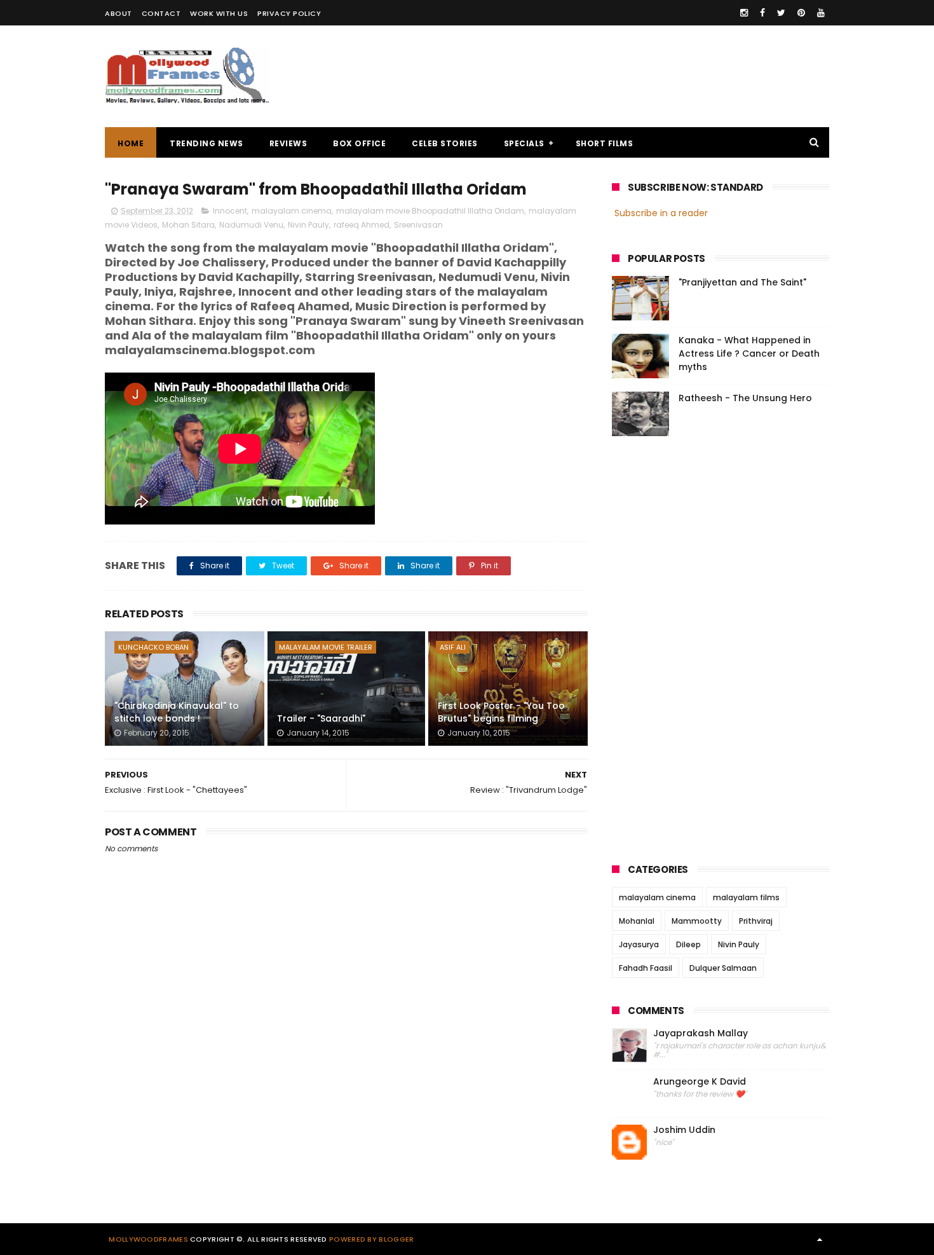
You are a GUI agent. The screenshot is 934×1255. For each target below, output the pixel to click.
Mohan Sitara (188, 224)
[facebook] (762, 12)
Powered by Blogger (371, 1239)
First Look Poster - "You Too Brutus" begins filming (501, 712)
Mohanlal (636, 921)
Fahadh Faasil (645, 968)
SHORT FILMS (604, 143)
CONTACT (161, 13)
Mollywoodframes (148, 1239)
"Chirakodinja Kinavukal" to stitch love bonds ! (176, 712)
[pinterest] (801, 12)
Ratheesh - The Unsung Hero (745, 398)
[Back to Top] (819, 1239)
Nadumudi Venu (251, 224)
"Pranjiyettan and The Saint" (742, 282)
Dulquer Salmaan (723, 968)
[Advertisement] (598, 76)
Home (131, 143)
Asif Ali (453, 647)
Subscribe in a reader (661, 213)
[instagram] (744, 12)
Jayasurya (639, 944)
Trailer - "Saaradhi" (321, 718)
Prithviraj (756, 921)
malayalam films (746, 897)
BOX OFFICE (359, 143)
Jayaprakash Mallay (700, 1033)
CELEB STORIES (445, 143)
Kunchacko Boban (153, 647)
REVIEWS (288, 143)
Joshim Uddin (684, 1130)
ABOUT (118, 13)
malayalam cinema (292, 210)
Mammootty (697, 921)
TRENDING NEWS (206, 143)
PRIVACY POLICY (289, 13)
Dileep (688, 944)
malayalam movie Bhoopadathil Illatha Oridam (430, 210)
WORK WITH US (219, 13)
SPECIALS (524, 143)
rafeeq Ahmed (361, 224)
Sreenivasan (418, 224)
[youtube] (821, 12)
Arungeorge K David (699, 1081)
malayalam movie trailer (325, 647)
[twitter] (781, 12)
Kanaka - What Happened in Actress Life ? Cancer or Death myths (749, 353)
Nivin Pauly (308, 224)
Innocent (230, 210)
